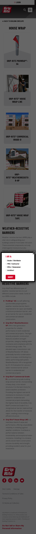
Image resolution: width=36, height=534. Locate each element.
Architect (10, 270)
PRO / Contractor (13, 264)
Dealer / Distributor (14, 260)
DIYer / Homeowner (14, 267)
